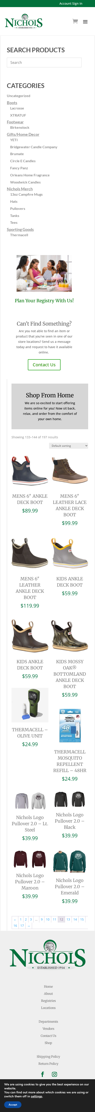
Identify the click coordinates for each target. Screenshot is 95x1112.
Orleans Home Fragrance (30, 175)
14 (75, 919)
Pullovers (17, 208)
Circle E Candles (23, 161)
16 (15, 925)
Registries (48, 1001)
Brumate (17, 154)
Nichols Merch (20, 188)
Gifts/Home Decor (23, 134)
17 (22, 925)
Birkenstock (19, 127)
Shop (48, 1043)
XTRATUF (18, 115)
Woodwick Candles (25, 182)
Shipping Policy (48, 1057)
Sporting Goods (20, 229)
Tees (13, 222)
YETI (14, 140)
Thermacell (19, 235)
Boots (12, 102)
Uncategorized (18, 96)
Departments (48, 1022)
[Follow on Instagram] (54, 1074)
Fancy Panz (19, 168)
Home (48, 987)
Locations (48, 1008)
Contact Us (44, 365)
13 (68, 919)
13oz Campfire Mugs (26, 194)
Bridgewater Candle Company (33, 147)
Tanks (14, 215)
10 (47, 919)
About (48, 994)
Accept (13, 1104)
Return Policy (48, 1064)
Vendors (48, 1029)
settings (36, 1096)
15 (82, 919)
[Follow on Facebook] (42, 1074)
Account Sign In (70, 3)
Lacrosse (17, 108)
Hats (13, 201)
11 (54, 919)
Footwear (15, 121)
